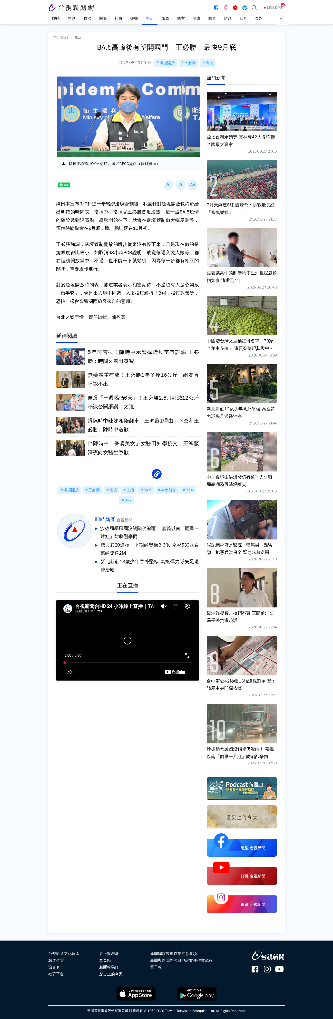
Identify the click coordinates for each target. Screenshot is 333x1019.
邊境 (209, 62)
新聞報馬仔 (109, 967)
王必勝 (190, 62)
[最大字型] (193, 185)
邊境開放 (167, 62)
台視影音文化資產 (63, 953)
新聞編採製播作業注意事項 (173, 953)
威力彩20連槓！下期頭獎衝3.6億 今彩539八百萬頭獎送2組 (149, 549)
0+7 (128, 500)
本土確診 (168, 490)
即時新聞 (105, 520)
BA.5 (147, 490)
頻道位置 (56, 960)
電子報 (156, 967)
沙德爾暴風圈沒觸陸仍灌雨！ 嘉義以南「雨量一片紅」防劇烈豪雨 (149, 533)
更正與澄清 (109, 953)
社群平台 (56, 974)
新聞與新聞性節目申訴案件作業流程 (181, 960)
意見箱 (105, 960)
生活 (78, 37)
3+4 (189, 490)
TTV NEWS (61, 37)
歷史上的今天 (111, 974)
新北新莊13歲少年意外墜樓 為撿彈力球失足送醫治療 (149, 566)
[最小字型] (168, 185)
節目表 (54, 967)
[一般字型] (181, 185)
